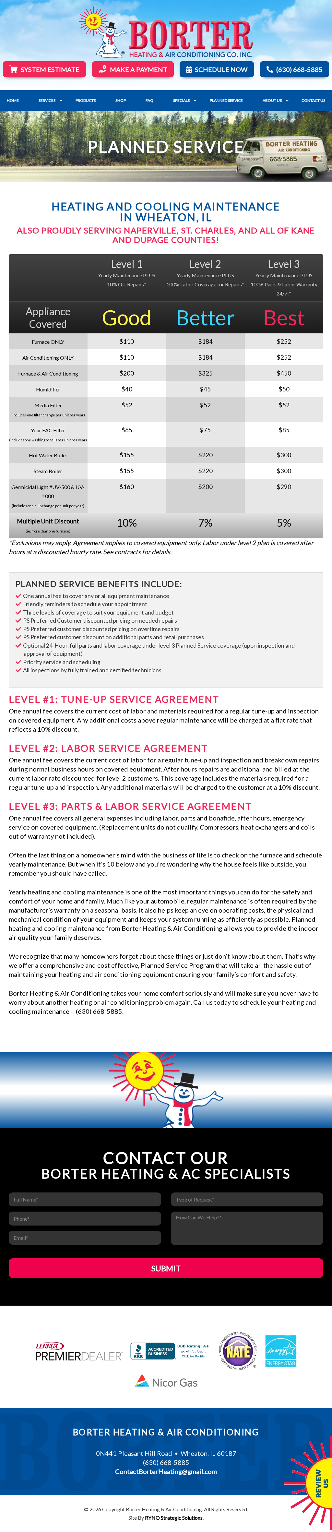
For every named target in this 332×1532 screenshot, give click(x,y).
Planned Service (226, 100)
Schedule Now (221, 69)
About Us (272, 100)
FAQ (149, 100)
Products (86, 100)
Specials (181, 100)
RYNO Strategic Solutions (174, 1517)
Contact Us (313, 100)
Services (47, 100)
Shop (120, 100)
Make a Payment (138, 69)
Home (13, 100)
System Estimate (50, 69)
